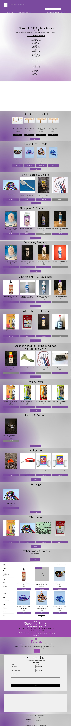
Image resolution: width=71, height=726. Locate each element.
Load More (42, 616)
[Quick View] (24, 574)
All (3, 570)
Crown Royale (5, 575)
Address (37, 668)
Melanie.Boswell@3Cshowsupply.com (53, 12)
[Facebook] (28, 721)
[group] (35, 125)
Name (13, 664)
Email (37, 664)
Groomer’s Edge (6, 574)
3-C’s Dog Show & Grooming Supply (16, 4)
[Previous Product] (10, 120)
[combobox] (61, 565)
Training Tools (5, 571)
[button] (66, 12)
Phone (13, 668)
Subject (13, 672)
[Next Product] (60, 120)
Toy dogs (4, 573)
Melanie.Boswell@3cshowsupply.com (36, 660)
